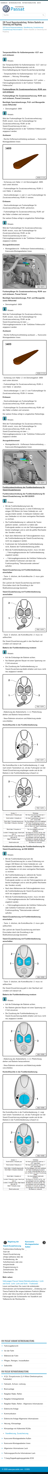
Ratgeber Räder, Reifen (13, 1394)
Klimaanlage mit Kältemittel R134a (17, 1429)
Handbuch (4, 3)
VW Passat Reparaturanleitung (13, 27)
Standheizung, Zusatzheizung (33, 27)
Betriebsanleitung (15, 3)
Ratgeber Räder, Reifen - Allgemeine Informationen (23, 1404)
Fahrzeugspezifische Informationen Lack (19, 1453)
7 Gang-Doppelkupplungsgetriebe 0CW (19, 1458)
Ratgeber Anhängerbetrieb (14, 1399)
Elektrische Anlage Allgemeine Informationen (21, 1419)
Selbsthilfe (8, 1366)
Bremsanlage (9, 1389)
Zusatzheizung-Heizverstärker (13, 29)
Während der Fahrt (11, 1356)
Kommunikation (10, 1414)
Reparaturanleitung (29, 3)
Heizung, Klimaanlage (12, 1424)
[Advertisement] (25, 42)
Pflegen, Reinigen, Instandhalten (16, 1361)
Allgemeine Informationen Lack (16, 1448)
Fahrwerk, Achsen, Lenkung (14, 1384)
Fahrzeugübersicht (11, 1346)
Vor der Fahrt (9, 1351)
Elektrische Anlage (11, 1409)
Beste (39, 3)
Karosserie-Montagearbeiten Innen (17, 1443)
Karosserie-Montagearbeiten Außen (17, 1438)
